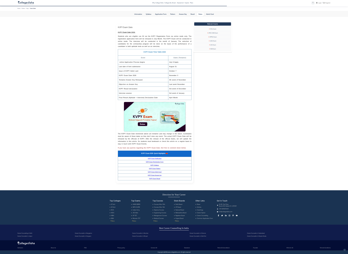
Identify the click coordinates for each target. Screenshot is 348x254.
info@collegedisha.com (225, 211)
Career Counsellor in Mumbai (140, 233)
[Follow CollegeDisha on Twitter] (222, 215)
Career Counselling (202, 215)
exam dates (33, 8)
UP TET (135, 215)
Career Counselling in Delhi (24, 233)
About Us (53, 247)
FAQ (85, 247)
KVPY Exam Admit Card (154, 172)
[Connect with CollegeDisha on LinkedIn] (225, 215)
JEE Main (135, 212)
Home (18, 8)
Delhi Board (178, 204)
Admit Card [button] (210, 14)
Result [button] (193, 14)
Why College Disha (157, 3)
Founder (255, 247)
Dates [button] (200, 14)
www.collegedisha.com (174, 252)
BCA (112, 210)
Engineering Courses (160, 212)
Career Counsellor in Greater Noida (256, 236)
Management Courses (160, 215)
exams (23, 8)
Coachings (200, 210)
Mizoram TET (136, 218)
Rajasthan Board (180, 215)
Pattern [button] (172, 14)
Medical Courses (159, 218)
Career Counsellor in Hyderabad (256, 233)
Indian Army (136, 210)
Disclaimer (187, 247)
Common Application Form (205, 218)
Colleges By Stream (170, 3)
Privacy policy (121, 247)
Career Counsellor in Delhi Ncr (198, 236)
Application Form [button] (160, 14)
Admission (20, 247)
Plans (191, 3)
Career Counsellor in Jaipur (24, 236)
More (113, 221)
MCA (112, 212)
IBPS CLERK (136, 207)
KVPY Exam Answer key (155, 175)
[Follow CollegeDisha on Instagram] (229, 215)
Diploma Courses (159, 210)
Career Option (201, 212)
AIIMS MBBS (136, 204)
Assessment (180, 3)
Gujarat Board (179, 218)
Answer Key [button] (183, 14)
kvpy (27, 8)
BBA (112, 218)
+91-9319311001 (224, 209)
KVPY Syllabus (154, 165)
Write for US (289, 247)
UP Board (178, 207)
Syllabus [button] (148, 14)
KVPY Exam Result (154, 178)
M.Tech (113, 207)
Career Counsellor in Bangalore (83, 233)
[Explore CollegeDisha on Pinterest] (233, 215)
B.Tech (113, 204)
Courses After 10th (159, 204)
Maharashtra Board (180, 212)
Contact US (154, 247)
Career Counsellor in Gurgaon (83, 236)
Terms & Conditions (325, 247)
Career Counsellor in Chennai (198, 233)
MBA (112, 215)
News (198, 204)
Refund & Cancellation (224, 247)
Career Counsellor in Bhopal (140, 236)
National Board (179, 210)
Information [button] (138, 14)
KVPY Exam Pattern (154, 168)
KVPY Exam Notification (154, 158)
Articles (199, 207)
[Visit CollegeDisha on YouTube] (236, 215)
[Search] (313, 3)
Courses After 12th (159, 207)
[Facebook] (218, 215)
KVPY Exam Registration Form (154, 162)
